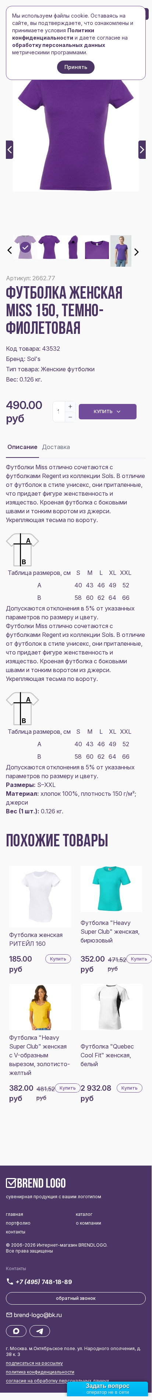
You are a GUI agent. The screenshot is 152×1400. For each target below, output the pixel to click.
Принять (75, 67)
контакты (15, 1232)
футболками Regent (33, 476)
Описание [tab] (22, 447)
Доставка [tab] (56, 447)
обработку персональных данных (58, 45)
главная (14, 1214)
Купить (103, 411)
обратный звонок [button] (76, 1298)
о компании (88, 1223)
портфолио (18, 1223)
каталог (84, 1214)
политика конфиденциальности (40, 1372)
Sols (107, 476)
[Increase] (70, 406)
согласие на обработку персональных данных (57, 1380)
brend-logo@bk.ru (38, 1315)
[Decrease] (70, 417)
